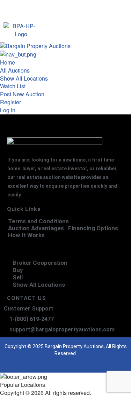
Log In (7, 110)
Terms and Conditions (38, 221)
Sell (18, 277)
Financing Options (93, 228)
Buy (18, 270)
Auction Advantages (36, 228)
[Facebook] (38, 364)
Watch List (13, 86)
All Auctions (15, 70)
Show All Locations (24, 78)
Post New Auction (22, 94)
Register (10, 102)
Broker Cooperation (40, 262)
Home (7, 62)
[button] (83, 31)
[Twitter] (52, 364)
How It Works (26, 235)
